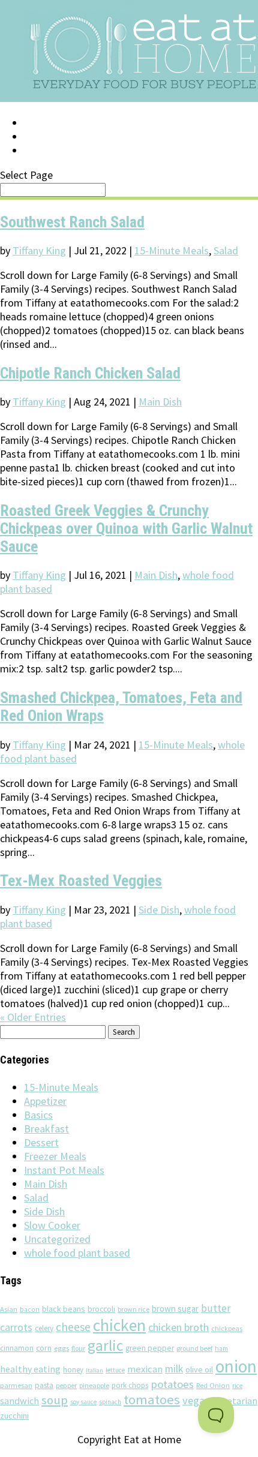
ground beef (194, 1348)
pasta (44, 1385)
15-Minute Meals (171, 250)
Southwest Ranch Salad (72, 222)
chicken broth (178, 1327)
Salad (226, 250)
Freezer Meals (55, 1156)
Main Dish (160, 401)
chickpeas (226, 1328)
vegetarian (234, 1401)
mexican (145, 1369)
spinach (110, 1402)
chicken (119, 1325)
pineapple (94, 1385)
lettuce (115, 1370)
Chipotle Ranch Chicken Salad (90, 373)
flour (78, 1348)
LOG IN (40, 123)
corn (44, 1347)
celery (44, 1328)
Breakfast (46, 1128)
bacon (30, 1309)
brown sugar (175, 1308)
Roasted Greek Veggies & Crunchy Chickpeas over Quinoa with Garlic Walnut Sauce (126, 528)
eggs (61, 1348)
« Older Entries (33, 1017)
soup (54, 1400)
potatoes (172, 1384)
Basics (38, 1115)
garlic (105, 1345)
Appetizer (45, 1101)
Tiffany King (39, 250)
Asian (8, 1309)
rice (237, 1385)
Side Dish (159, 910)
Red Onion (213, 1385)
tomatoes (152, 1399)
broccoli (101, 1309)
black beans (63, 1308)
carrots (16, 1327)
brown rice (133, 1309)
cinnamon (17, 1348)
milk (174, 1368)
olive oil (199, 1369)
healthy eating (30, 1369)
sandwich (19, 1401)
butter (215, 1308)
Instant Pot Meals (64, 1170)
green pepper (149, 1348)
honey (73, 1370)
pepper (66, 1385)
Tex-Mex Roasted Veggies (81, 881)
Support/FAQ (57, 137)
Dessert (41, 1142)
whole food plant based (77, 1253)
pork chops (130, 1385)
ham (221, 1348)
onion (236, 1366)
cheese (73, 1327)
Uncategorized (57, 1239)
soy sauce (83, 1402)
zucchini (14, 1415)
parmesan (16, 1385)
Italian (94, 1370)
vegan (196, 1400)
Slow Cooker (52, 1225)
